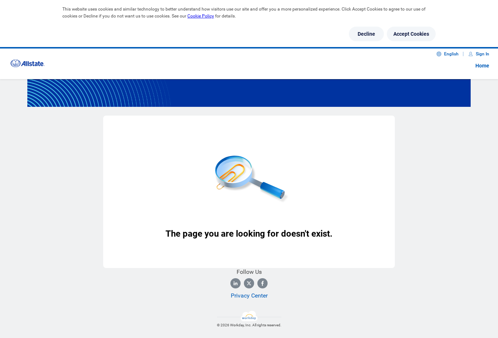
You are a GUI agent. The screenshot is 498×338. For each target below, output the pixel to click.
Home (482, 66)
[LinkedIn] (235, 283)
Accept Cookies (411, 34)
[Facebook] (262, 283)
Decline (366, 34)
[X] (249, 283)
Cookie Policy (200, 16)
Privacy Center (249, 295)
